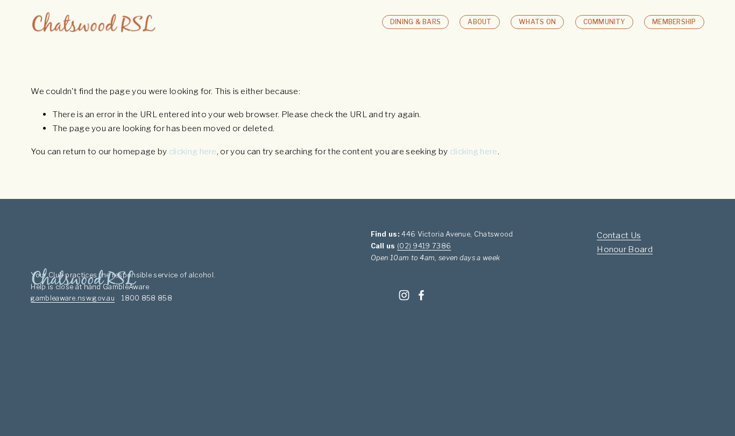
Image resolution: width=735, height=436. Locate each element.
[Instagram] (404, 295)
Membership (674, 22)
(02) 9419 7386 (424, 246)
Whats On (537, 22)
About (479, 22)
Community (604, 22)
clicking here (193, 151)
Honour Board (625, 249)
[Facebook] (421, 295)
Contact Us (619, 235)
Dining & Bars (415, 22)
